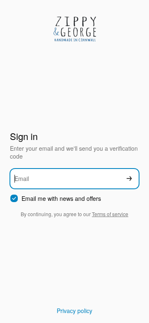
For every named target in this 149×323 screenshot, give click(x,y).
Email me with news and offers (61, 198)
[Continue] (129, 178)
